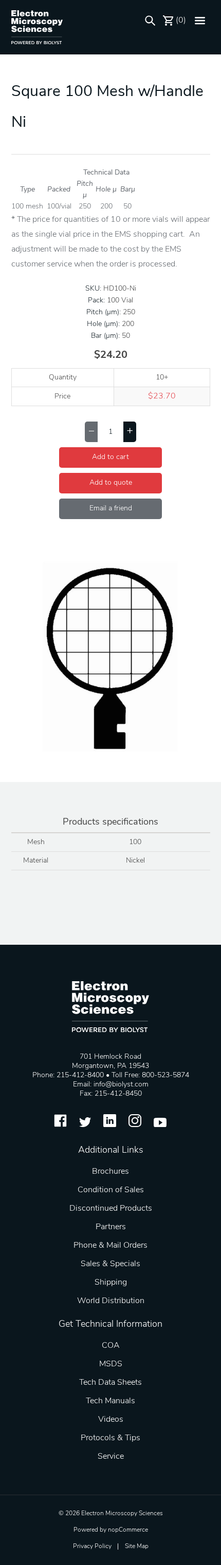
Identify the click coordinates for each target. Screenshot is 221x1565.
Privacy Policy (92, 1546)
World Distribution (110, 1301)
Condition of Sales (111, 1190)
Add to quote (110, 483)
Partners (111, 1227)
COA (111, 1346)
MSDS (110, 1364)
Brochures (110, 1172)
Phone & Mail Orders (110, 1246)
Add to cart (110, 457)
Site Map (137, 1546)
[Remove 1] (91, 432)
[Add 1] (129, 432)
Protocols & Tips (110, 1438)
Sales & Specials (110, 1264)
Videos (110, 1420)
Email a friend (110, 508)
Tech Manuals (110, 1401)
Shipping (111, 1282)
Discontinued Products (110, 1209)
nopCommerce (128, 1530)
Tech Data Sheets (110, 1383)
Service (111, 1457)
